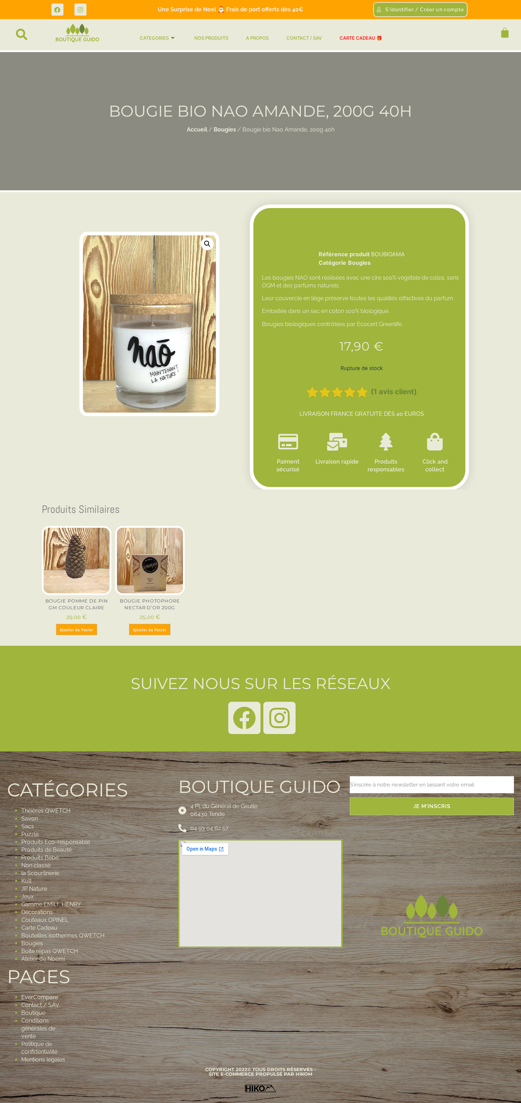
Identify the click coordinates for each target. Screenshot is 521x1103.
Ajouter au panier (77, 629)
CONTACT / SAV (304, 38)
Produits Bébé (39, 857)
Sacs (27, 826)
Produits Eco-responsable (55, 842)
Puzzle (30, 834)
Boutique (33, 1012)
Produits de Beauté (46, 849)
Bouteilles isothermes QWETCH (63, 935)
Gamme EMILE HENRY (51, 904)
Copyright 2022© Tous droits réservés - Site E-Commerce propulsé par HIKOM (260, 1071)
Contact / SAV (40, 1005)
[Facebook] (57, 10)
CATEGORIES (154, 38)
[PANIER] (501, 33)
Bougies (225, 129)
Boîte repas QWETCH (49, 951)
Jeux (27, 896)
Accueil (197, 129)
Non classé (35, 865)
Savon (29, 818)
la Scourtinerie (40, 873)
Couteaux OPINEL (44, 920)
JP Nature (34, 888)
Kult (26, 881)
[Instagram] (80, 10)
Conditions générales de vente (38, 1028)
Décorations (37, 912)
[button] (21, 34)
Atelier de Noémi (43, 959)
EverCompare (39, 997)
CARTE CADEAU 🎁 (361, 38)
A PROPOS (257, 38)
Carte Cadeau (39, 927)
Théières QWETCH (46, 810)
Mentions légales (43, 1059)
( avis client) (394, 391)
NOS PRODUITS (211, 38)
